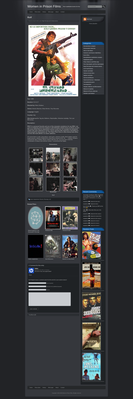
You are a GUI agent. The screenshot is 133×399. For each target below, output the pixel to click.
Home (31, 12)
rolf (50, 199)
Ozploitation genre (88, 59)
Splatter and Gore (88, 75)
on (44, 269)
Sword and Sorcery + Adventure (92, 80)
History (44, 12)
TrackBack (32, 314)
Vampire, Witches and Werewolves (92, 86)
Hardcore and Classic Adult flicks (92, 53)
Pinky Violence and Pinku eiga (91, 62)
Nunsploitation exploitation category (93, 57)
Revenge (46, 199)
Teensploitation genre (89, 82)
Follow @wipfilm (93, 23)
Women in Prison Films (44, 6)
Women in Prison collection (90, 91)
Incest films (86, 55)
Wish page (50, 12)
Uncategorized (87, 84)
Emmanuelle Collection (89, 48)
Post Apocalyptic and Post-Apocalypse (94, 64)
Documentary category (89, 46)
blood (31, 199)
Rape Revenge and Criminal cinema (50, 20)
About (57, 12)
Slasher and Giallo (88, 71)
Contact (62, 12)
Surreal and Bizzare (89, 77)
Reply (30, 275)
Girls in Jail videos (88, 50)
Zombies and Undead (89, 93)
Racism (42, 199)
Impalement (36, 199)
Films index (37, 12)
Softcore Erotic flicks (89, 73)
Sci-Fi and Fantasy (88, 68)
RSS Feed (89, 19)
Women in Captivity (88, 89)
